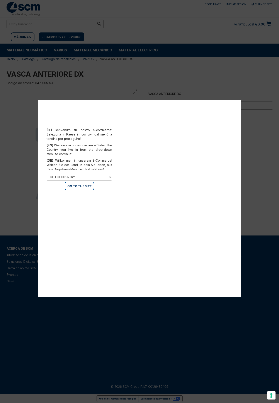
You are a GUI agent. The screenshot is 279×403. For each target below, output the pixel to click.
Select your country (82, 124)
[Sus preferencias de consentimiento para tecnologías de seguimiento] (271, 395)
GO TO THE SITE (79, 186)
